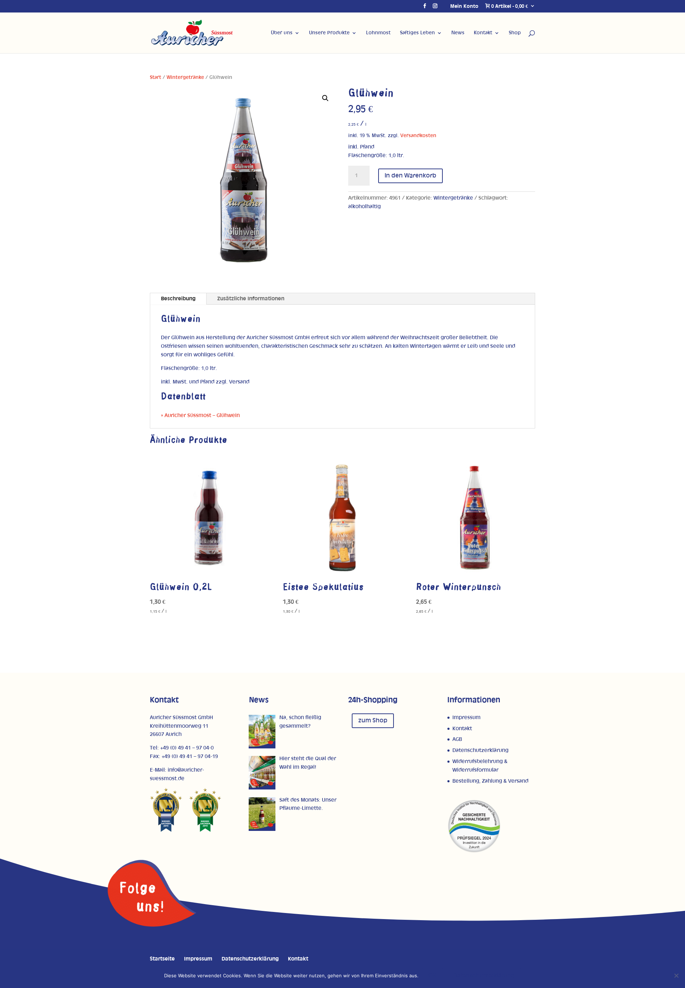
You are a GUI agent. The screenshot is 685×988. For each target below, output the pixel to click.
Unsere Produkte (329, 33)
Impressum (466, 717)
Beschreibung (178, 298)
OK (432, 975)
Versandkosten (418, 136)
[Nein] (676, 975)
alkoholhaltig (364, 206)
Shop (515, 33)
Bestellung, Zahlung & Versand (490, 781)
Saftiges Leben (417, 33)
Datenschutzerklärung (480, 750)
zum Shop (372, 720)
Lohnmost (378, 33)
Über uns (282, 33)
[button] (325, 98)
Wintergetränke (185, 77)
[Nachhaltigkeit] (474, 851)
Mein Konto (464, 6)
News (458, 33)
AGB (457, 739)
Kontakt (483, 33)
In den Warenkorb (410, 175)
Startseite (162, 959)
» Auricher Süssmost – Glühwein (200, 415)
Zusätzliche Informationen (250, 298)
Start (155, 77)
